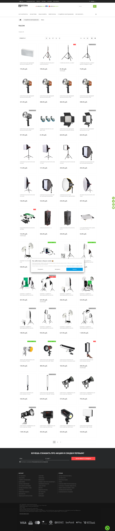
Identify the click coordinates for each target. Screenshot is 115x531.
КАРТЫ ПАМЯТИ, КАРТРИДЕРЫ (25, 485)
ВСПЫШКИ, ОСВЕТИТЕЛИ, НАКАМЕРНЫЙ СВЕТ (48, 481)
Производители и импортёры (65, 489)
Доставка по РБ (62, 477)
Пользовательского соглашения (40, 461)
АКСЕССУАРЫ (41, 493)
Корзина (92, 1)
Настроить (57, 269)
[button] (113, 198)
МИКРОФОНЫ (41, 477)
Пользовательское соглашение (66, 491)
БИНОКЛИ (41, 487)
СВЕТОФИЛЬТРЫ (42, 491)
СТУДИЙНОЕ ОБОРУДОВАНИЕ (24, 479)
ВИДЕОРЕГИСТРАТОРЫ (43, 489)
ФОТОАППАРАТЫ (22, 475)
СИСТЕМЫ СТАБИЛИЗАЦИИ (24, 483)
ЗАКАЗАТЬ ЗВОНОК (108, 528)
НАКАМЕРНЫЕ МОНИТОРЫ (44, 483)
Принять (75, 269)
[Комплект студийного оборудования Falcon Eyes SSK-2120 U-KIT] (67, 317)
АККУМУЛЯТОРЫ (22, 493)
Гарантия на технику (63, 479)
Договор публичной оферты (65, 475)
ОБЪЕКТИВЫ (41, 475)
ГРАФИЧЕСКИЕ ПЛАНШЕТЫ (24, 491)
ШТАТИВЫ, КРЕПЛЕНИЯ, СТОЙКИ (25, 487)
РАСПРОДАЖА (41, 495)
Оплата (60, 481)
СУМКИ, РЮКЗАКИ (42, 485)
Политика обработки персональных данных (68, 483)
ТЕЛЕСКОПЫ (21, 489)
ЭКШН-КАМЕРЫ (22, 477)
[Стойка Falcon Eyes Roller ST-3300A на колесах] (47, 53)
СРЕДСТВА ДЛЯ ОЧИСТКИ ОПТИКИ (25, 495)
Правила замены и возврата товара (66, 487)
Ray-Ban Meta (41, 479)
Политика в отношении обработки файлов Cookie (68, 485)
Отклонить (40, 269)
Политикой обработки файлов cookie (74, 265)
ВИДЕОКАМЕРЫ (22, 481)
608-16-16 (43, 6)
